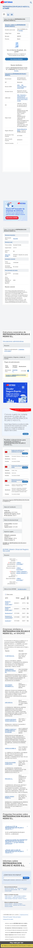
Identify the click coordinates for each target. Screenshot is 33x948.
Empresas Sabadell (8, 906)
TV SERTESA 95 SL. (9, 656)
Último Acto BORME (7, 255)
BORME (24, 889)
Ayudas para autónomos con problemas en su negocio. (17, 451)
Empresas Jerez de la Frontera (19, 905)
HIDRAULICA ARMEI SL (10, 748)
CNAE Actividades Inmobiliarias (20, 896)
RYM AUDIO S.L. (9, 779)
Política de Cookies (17, 917)
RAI (19, 889)
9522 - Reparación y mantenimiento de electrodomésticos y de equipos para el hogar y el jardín (22, 98)
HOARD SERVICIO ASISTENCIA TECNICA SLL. (10, 671)
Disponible (15, 238)
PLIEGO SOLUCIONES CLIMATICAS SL (10, 763)
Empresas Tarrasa (8, 905)
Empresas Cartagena (18, 903)
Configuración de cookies (8, 919)
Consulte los (16, 375)
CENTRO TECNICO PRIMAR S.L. (9, 797)
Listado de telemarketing (22, 888)
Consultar (25, 453)
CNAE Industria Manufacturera (19, 897)
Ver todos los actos (22, 589)
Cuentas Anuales (8, 890)
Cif (15, 888)
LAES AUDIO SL (8, 702)
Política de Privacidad (7, 917)
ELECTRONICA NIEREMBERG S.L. (9, 685)
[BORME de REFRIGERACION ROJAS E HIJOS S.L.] (12, 14)
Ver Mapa (21, 30)
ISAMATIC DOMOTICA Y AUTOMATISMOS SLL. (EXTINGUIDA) (10, 731)
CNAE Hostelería (8, 897)
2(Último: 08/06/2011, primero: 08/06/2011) (21, 572)
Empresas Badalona (9, 903)
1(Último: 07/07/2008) (19, 563)
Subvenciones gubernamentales (11, 889)
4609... (19, 85)
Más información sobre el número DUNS (21, 86)
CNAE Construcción (9, 896)
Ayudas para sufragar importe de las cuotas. (19, 466)
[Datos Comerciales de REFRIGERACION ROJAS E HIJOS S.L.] (8, 14)
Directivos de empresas (9, 888)
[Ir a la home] (6, 2)
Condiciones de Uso (24, 914)
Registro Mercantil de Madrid (22, 129)
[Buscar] (31, 2)
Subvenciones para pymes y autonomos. (17, 480)
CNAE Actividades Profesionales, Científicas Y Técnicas (16, 898)
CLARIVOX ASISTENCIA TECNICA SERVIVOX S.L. (11, 720)
